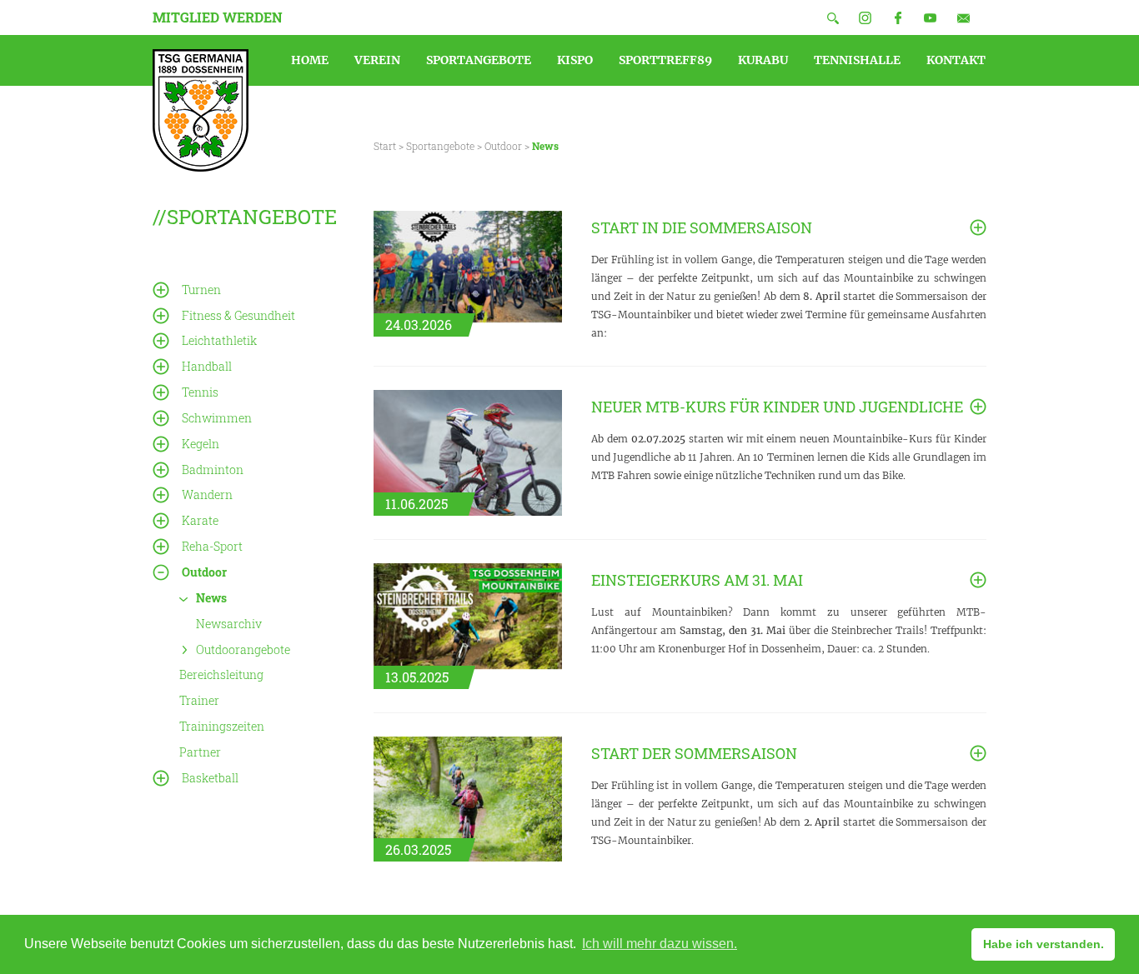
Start (385, 145)
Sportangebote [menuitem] (478, 59)
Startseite (200, 110)
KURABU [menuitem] (763, 59)
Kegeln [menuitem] (200, 444)
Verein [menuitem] (377, 59)
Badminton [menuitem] (212, 469)
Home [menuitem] (310, 59)
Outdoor (503, 145)
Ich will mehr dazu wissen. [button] (659, 944)
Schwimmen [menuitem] (217, 418)
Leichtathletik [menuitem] (219, 340)
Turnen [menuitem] (201, 289)
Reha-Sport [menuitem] (212, 546)
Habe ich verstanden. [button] (1043, 944)
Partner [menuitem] (200, 752)
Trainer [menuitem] (199, 700)
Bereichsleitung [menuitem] (221, 674)
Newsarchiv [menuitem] (229, 624)
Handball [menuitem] (207, 366)
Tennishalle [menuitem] (857, 59)
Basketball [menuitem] (210, 778)
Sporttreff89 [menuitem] (665, 59)
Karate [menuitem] (200, 520)
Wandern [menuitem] (207, 494)
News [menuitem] (211, 598)
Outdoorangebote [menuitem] (243, 649)
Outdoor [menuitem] (204, 572)
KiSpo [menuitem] (575, 59)
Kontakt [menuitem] (956, 59)
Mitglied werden (218, 17)
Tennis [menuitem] (200, 392)
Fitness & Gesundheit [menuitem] (238, 315)
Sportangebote (440, 145)
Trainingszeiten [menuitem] (221, 726)
